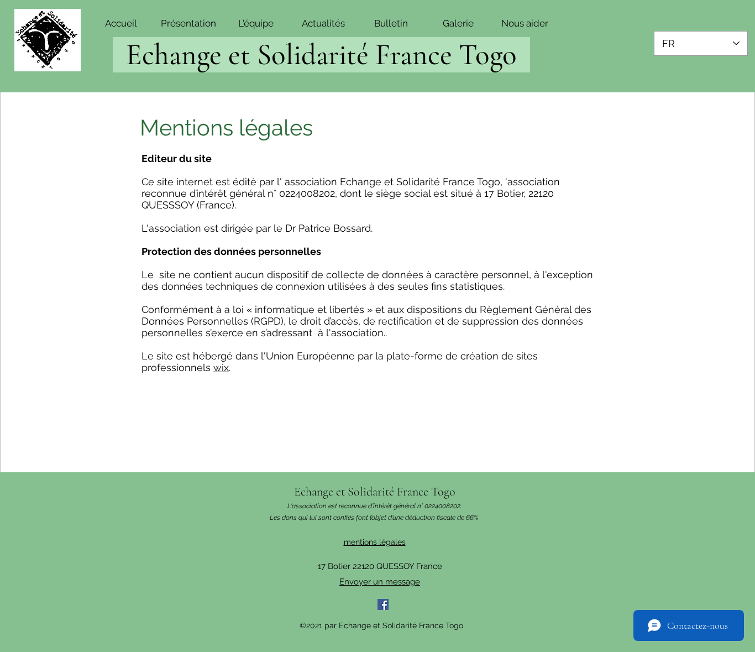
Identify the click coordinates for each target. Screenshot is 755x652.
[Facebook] (383, 604)
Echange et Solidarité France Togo (374, 491)
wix (221, 367)
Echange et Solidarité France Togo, (422, 181)
